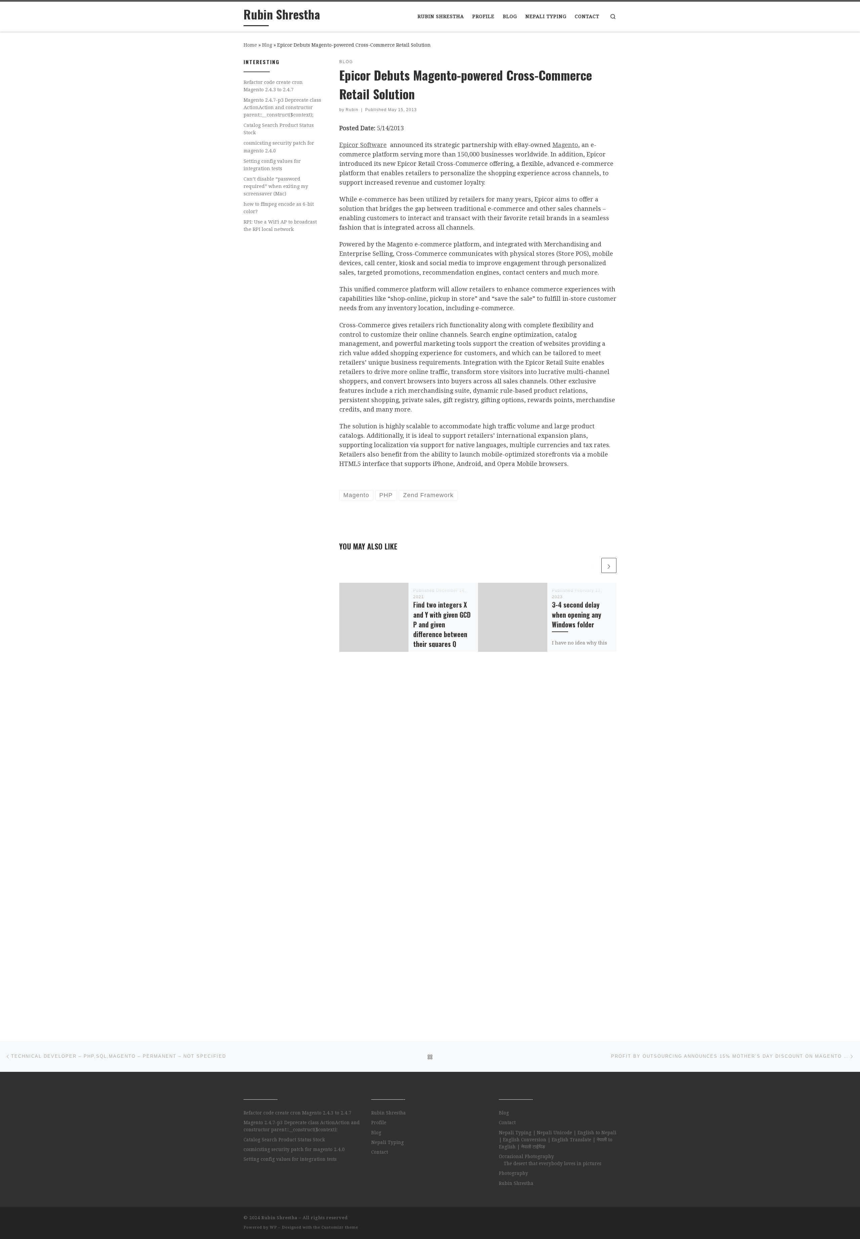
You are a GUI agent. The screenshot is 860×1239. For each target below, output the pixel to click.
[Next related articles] (608, 565)
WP (273, 1227)
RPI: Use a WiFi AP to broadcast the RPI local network (280, 225)
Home (250, 45)
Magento (565, 144)
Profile (378, 1122)
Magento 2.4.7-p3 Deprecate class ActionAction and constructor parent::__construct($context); (282, 107)
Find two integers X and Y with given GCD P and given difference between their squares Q (442, 624)
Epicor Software (363, 144)
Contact (379, 1152)
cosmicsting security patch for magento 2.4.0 (279, 146)
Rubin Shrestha (388, 1112)
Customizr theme (339, 1227)
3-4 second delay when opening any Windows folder (576, 614)
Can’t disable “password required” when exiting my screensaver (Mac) (276, 186)
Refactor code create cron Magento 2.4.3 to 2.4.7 (273, 86)
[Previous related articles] (592, 565)
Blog (267, 45)
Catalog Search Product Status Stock (279, 129)
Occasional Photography (526, 1156)
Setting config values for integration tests (272, 164)
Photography (513, 1173)
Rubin (352, 109)
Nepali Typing (387, 1142)
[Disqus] (477, 755)
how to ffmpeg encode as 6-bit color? (279, 207)
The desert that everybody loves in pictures (552, 1163)
